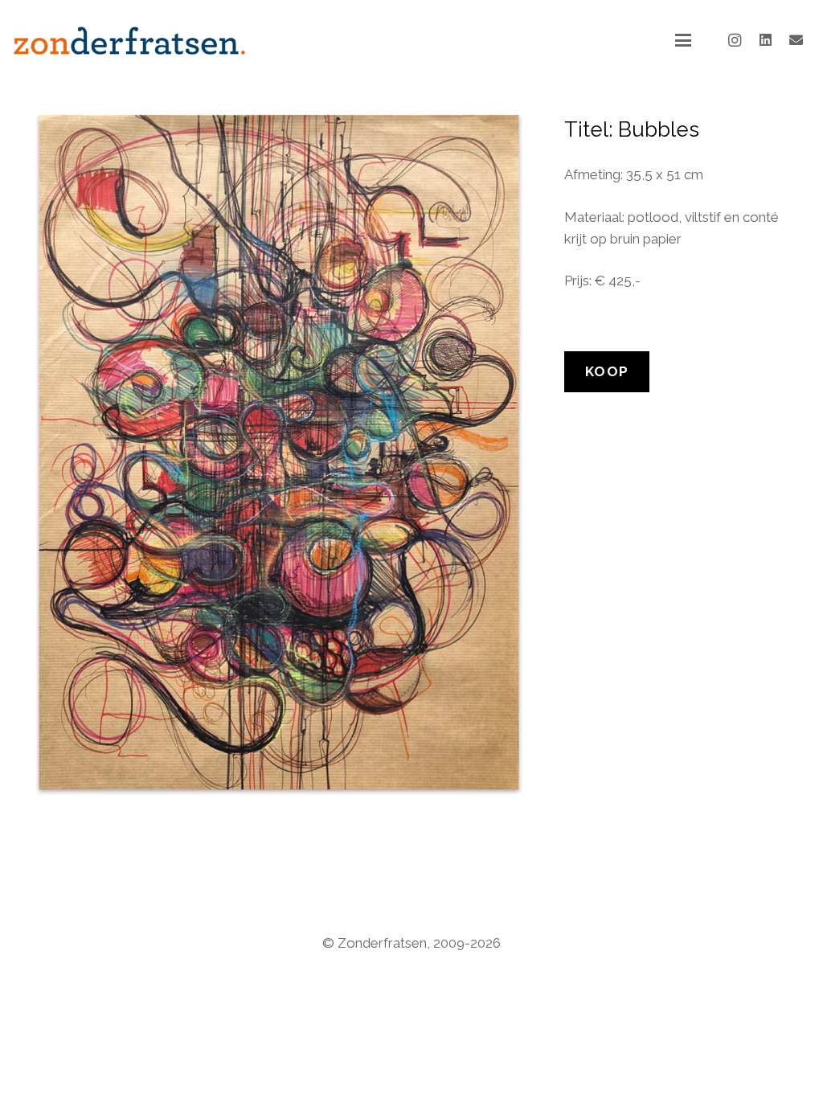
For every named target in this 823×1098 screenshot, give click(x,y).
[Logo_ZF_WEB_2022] (129, 41)
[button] (683, 40)
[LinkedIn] (765, 40)
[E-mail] (795, 40)
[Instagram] (734, 40)
